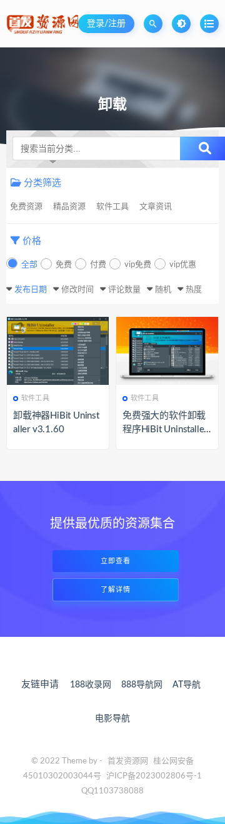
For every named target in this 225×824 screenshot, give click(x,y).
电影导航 (112, 718)
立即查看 (116, 561)
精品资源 (69, 207)
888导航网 (141, 685)
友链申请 (40, 684)
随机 (163, 290)
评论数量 (124, 290)
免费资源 (26, 207)
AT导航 (186, 685)
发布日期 (30, 290)
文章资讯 (155, 207)
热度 (194, 290)
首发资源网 (128, 761)
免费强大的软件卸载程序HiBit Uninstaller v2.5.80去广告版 (164, 429)
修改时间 (77, 290)
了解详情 (116, 589)
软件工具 (112, 207)
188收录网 (90, 685)
